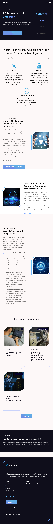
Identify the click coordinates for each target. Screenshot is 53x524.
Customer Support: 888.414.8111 (34, 485)
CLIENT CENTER (9, 492)
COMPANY (8, 485)
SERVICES (8, 483)
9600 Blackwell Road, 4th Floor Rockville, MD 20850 (36, 486)
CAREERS (8, 488)
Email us (42, 26)
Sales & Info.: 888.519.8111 (32, 483)
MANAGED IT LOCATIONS (11, 490)
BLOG (7, 486)
